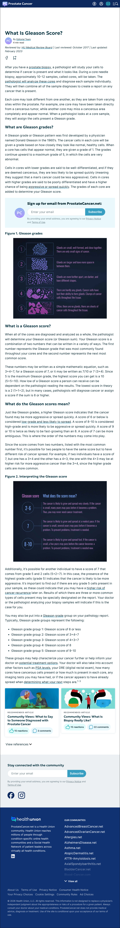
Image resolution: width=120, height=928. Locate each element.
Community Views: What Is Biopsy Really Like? (83, 718)
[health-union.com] (26, 820)
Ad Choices (86, 894)
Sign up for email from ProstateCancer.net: (64, 204)
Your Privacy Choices (20, 894)
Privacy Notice (93, 218)
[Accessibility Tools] (94, 3)
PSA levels (42, 668)
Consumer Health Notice (73, 889)
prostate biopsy (40, 67)
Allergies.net (73, 837)
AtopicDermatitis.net (78, 853)
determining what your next (43, 682)
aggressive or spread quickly (48, 187)
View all (72, 881)
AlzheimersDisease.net (80, 842)
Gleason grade (53, 615)
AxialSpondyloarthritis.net (82, 864)
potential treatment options (38, 663)
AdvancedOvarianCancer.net (84, 832)
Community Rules (67, 894)
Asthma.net (72, 848)
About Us (13, 889)
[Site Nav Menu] (115, 3)
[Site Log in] (101, 3)
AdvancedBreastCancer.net (83, 826)
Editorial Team (23, 39)
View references (17, 744)
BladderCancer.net (77, 869)
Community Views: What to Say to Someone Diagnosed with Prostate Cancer (30, 720)
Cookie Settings (44, 894)
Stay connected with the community (36, 765)
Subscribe (95, 211)
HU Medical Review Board (37, 47)
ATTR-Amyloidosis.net (80, 858)
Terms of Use (38, 222)
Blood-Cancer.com (77, 875)
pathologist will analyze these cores (30, 81)
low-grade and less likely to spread (46, 422)
